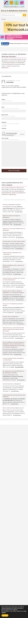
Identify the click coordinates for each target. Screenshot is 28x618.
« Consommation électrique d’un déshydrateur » (13, 62)
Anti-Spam (4, 128)
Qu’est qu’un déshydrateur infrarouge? (12, 204)
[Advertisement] (14, 25)
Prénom (4, 99)
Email (3, 107)
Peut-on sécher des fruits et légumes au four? (13, 407)
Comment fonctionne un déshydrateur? (12, 383)
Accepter (5, 615)
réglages (3, 612)
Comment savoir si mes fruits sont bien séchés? (14, 241)
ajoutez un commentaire (18, 192)
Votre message (5, 138)
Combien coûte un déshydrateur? (10, 316)
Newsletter (4, 122)
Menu (4, 19)
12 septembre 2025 (10, 80)
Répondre (18, 80)
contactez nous (12, 194)
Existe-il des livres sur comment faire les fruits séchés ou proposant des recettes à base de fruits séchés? (13, 329)
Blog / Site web (5, 114)
